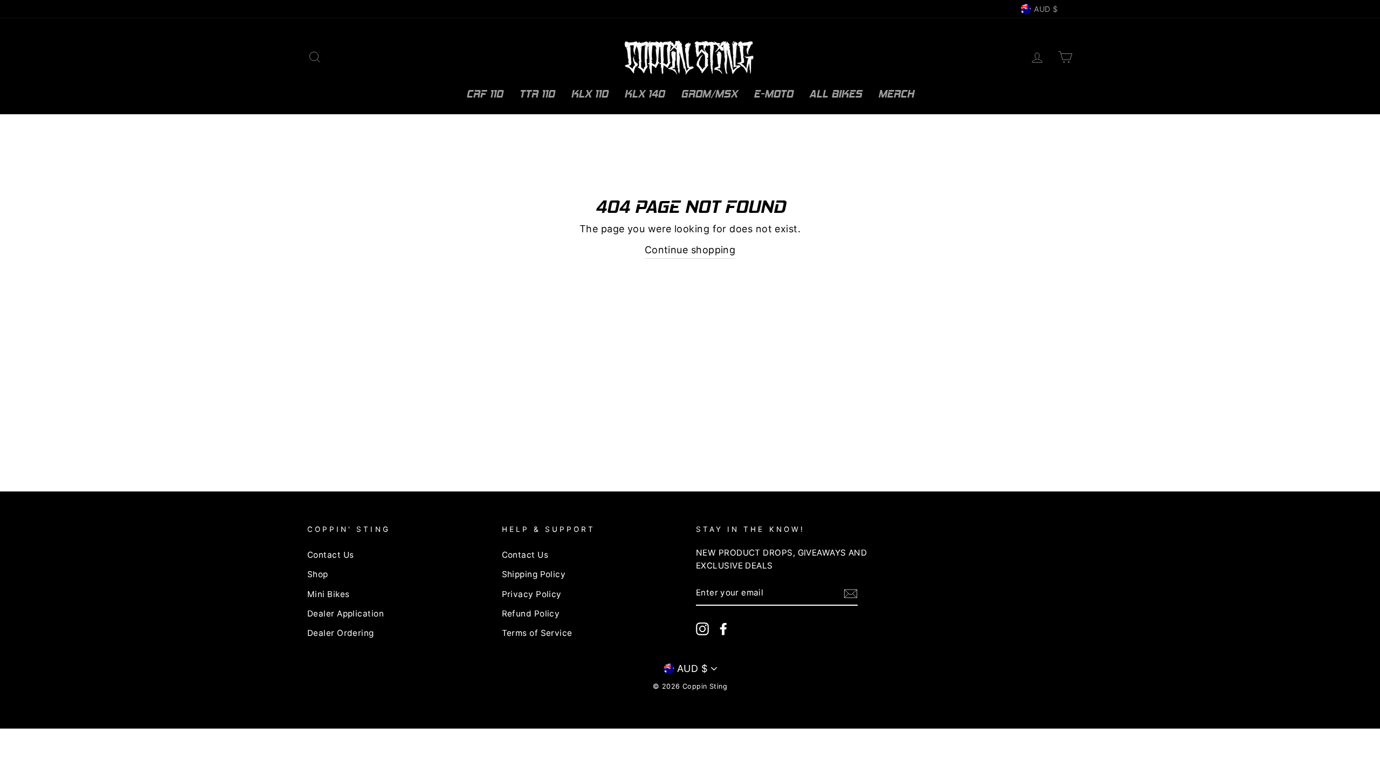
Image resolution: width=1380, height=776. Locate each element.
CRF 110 (484, 94)
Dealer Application (345, 613)
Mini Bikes (328, 594)
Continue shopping (690, 249)
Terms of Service (537, 633)
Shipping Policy (534, 574)
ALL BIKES (835, 94)
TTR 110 (537, 94)
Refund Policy (531, 613)
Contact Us (330, 555)
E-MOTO (773, 94)
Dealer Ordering (340, 633)
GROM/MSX (709, 94)
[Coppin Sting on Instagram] (702, 628)
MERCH (896, 94)
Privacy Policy (532, 594)
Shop (317, 574)
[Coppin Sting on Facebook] (723, 628)
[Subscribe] (851, 593)
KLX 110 (589, 94)
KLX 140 (644, 94)
